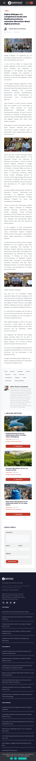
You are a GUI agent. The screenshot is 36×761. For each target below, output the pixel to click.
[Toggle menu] (4, 2)
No (15, 758)
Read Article (19, 446)
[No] (34, 756)
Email (21, 545)
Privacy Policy (5, 589)
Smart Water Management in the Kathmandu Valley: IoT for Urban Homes (17, 503)
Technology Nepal (19, 380)
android (12, 371)
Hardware (8, 374)
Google (28, 371)
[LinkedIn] (10, 602)
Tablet (24, 377)
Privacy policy (22, 758)
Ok (11, 758)
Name (8, 545)
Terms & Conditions (14, 589)
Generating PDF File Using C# (9, 750)
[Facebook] (3, 602)
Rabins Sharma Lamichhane (17, 28)
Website (8, 553)
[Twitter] (7, 602)
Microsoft (21, 374)
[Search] (31, 3)
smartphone (8, 377)
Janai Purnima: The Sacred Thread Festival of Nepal (15, 611)
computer (20, 371)
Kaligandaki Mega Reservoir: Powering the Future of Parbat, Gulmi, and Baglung (16, 435)
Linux (14, 374)
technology (8, 380)
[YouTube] (14, 602)
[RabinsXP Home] (15, 3)
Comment (9, 532)
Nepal (7, 10)
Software (17, 377)
